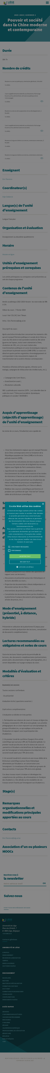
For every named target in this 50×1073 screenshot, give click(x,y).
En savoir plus (28, 542)
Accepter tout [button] (25, 556)
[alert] (25, 536)
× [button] (43, 504)
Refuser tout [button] (25, 562)
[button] (25, 536)
